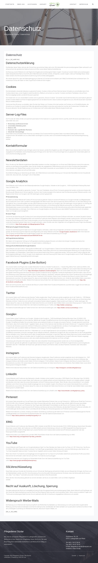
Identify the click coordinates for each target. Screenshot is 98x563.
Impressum (83, 4)
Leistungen (32, 4)
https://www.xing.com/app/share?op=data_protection (25, 436)
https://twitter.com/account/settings (67, 307)
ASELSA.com (22, 557)
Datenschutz (14, 54)
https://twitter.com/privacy (64, 305)
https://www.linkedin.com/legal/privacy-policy (71, 390)
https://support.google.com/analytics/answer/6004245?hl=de (24, 235)
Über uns (21, 4)
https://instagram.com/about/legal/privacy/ (68, 367)
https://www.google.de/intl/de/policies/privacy (23, 460)
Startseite (9, 4)
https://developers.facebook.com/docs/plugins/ (42, 270)
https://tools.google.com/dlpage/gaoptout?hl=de (30, 224)
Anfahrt (43, 4)
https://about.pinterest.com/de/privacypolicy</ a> (26, 415)
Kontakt (73, 4)
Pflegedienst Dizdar (11, 34)
